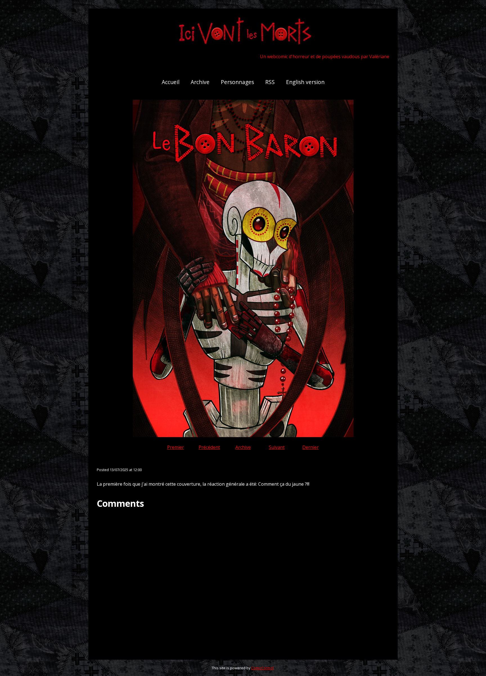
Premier (175, 447)
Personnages (237, 82)
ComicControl (262, 667)
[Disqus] (243, 579)
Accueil (170, 82)
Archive (200, 82)
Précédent (209, 447)
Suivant (277, 447)
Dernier (310, 447)
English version (305, 82)
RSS (270, 82)
